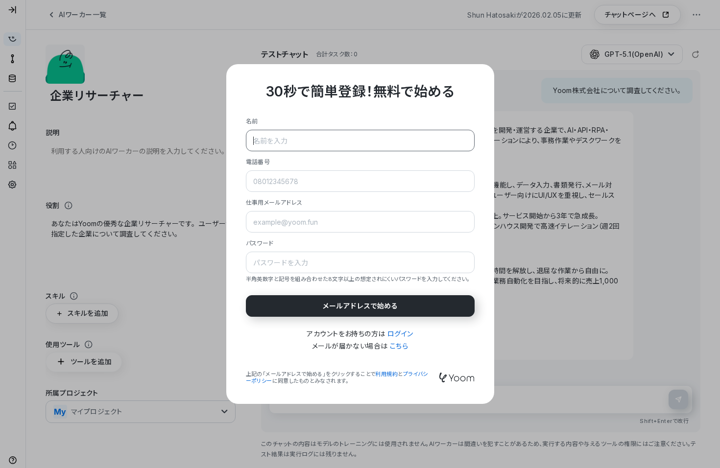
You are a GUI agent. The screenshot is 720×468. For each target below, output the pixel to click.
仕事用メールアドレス (274, 202)
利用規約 (386, 374)
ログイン (400, 333)
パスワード (260, 243)
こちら (399, 346)
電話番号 (258, 161)
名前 (252, 121)
